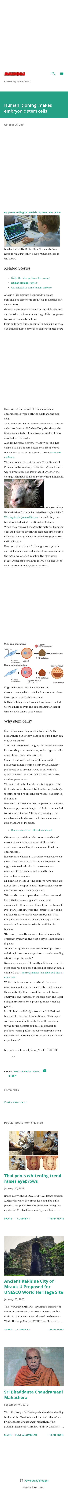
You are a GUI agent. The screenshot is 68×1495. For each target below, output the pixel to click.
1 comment (22, 1218)
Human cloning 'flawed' (24, 282)
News (35, 1071)
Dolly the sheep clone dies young (30, 277)
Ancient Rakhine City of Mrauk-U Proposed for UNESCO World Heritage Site (33, 1286)
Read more (57, 1218)
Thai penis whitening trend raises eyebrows (32, 1178)
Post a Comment (15, 1102)
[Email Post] (45, 1071)
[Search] (53, 73)
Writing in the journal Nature (21, 517)
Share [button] (12, 1076)
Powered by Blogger (36, 1480)
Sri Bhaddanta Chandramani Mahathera (33, 1394)
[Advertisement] (34, 33)
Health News (22, 1071)
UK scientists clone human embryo (31, 287)
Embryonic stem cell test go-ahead (31, 830)
